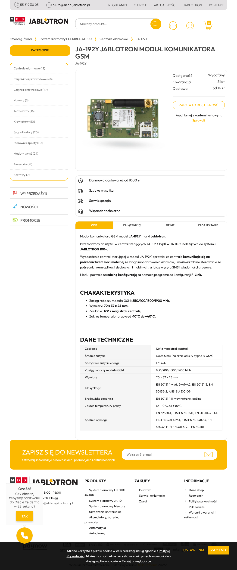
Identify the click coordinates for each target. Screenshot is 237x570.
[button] (24, 535)
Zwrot (143, 501)
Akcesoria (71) (23, 164)
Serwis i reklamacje (152, 495)
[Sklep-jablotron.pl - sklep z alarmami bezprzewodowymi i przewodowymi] (39, 21)
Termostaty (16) (24, 111)
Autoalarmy (97, 533)
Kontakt (216, 5)
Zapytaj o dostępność (198, 105)
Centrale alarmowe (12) (29, 68)
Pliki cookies (197, 507)
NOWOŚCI (29, 207)
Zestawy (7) (22, 175)
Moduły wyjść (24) (26, 153)
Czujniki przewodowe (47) (31, 89)
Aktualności (165, 5)
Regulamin (117, 5)
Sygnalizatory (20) (26, 132)
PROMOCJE (30, 220)
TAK (24, 516)
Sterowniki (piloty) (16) (28, 143)
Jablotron (192, 5)
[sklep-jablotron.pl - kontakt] (173, 26)
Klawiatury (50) (24, 121)
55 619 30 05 (29, 5)
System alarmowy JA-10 (105, 500)
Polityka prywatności (203, 501)
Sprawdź (198, 120)
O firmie (140, 5)
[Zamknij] (43, 483)
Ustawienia (194, 550)
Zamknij (218, 550)
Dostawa (145, 490)
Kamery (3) (21, 100)
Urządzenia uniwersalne (105, 512)
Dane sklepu (197, 490)
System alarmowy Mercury (107, 506)
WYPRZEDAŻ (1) (33, 193)
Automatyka (97, 528)
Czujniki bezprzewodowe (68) (33, 79)
